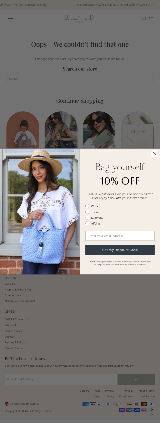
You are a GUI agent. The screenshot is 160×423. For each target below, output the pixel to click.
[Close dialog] (154, 153)
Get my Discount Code (120, 250)
